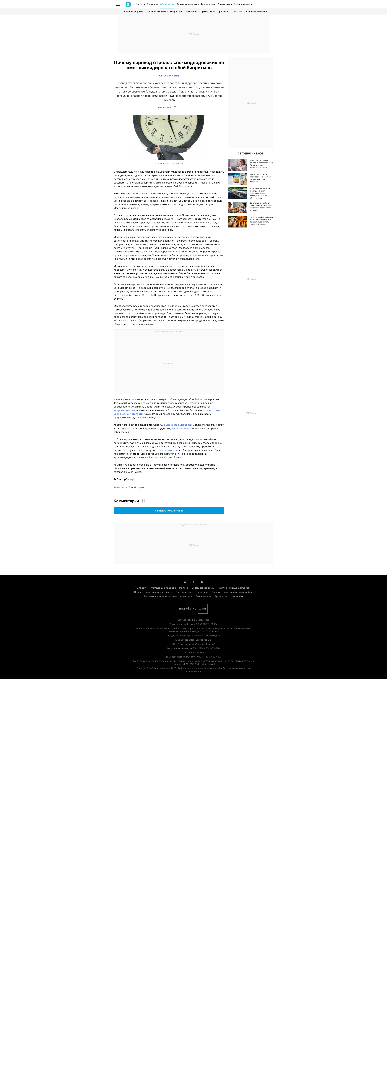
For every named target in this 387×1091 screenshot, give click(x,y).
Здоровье (152, 4)
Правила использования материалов (153, 592)
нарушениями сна (124, 410)
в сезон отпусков (167, 450)
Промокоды (224, 11)
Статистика (186, 596)
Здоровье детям (243, 4)
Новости (140, 4)
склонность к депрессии (178, 424)
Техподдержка (203, 596)
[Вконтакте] (185, 581)
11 (179, 107)
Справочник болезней (255, 11)
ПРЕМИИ (237, 11)
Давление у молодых (157, 11)
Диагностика (225, 4)
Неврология (176, 11)
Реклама (183, 587)
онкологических (181, 428)
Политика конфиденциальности (234, 587)
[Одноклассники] (193, 581)
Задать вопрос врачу (203, 587)
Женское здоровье (133, 11)
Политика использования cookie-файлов (232, 592)
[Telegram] (202, 581)
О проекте (142, 587)
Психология (191, 11)
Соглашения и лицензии (163, 587)
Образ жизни (167, 4)
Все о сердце (208, 4)
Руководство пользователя (229, 596)
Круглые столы (207, 11)
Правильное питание (187, 4)
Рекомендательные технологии (160, 596)
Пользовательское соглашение (192, 592)
